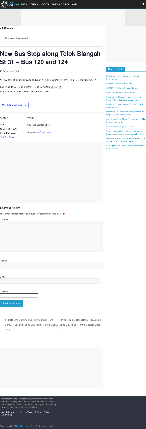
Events (45, 4)
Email (3, 276)
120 (52, 86)
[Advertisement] (73, 17)
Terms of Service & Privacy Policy (34, 412)
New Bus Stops (7, 137)
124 (59, 86)
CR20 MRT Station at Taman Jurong (122, 88)
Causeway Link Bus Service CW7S (121, 92)
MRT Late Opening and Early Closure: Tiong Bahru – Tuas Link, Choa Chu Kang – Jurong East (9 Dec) (31, 324)
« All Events (6, 28)
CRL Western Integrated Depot (120, 126)
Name (3, 260)
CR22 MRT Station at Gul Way (119, 83)
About (4, 412)
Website (4, 291)
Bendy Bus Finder (60, 4)
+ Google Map (44, 132)
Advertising (6, 414)
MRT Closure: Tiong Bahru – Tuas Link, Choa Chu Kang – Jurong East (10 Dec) (80, 322)
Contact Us (13, 412)
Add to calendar (15, 105)
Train (33, 4)
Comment (5, 219)
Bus (23, 4)
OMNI (74, 4)
